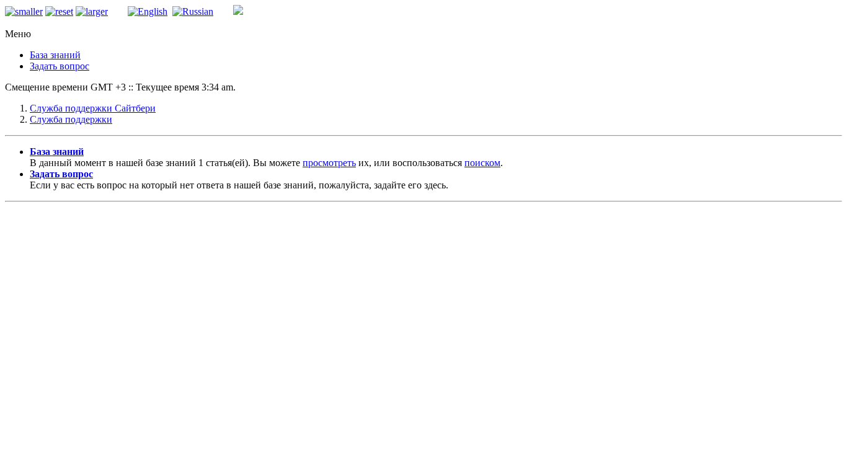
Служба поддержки (71, 119)
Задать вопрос (59, 66)
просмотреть (329, 162)
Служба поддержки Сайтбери (93, 108)
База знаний (55, 55)
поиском (482, 162)
